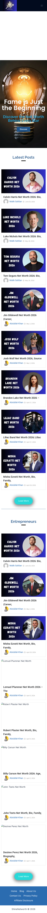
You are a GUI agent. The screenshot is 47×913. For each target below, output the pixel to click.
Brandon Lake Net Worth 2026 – (21, 397)
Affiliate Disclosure (23, 900)
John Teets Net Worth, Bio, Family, (22, 812)
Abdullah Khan (16, 323)
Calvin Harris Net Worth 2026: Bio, (22, 196)
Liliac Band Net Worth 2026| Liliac (22, 437)
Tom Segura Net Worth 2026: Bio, (21, 275)
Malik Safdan (16, 201)
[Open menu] (41, 6)
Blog (22, 891)
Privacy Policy (30, 895)
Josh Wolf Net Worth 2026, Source (22, 358)
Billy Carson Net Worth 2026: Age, (22, 773)
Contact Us (15, 895)
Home (14, 891)
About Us (31, 891)
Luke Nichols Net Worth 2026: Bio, (22, 236)
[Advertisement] (23, 35)
